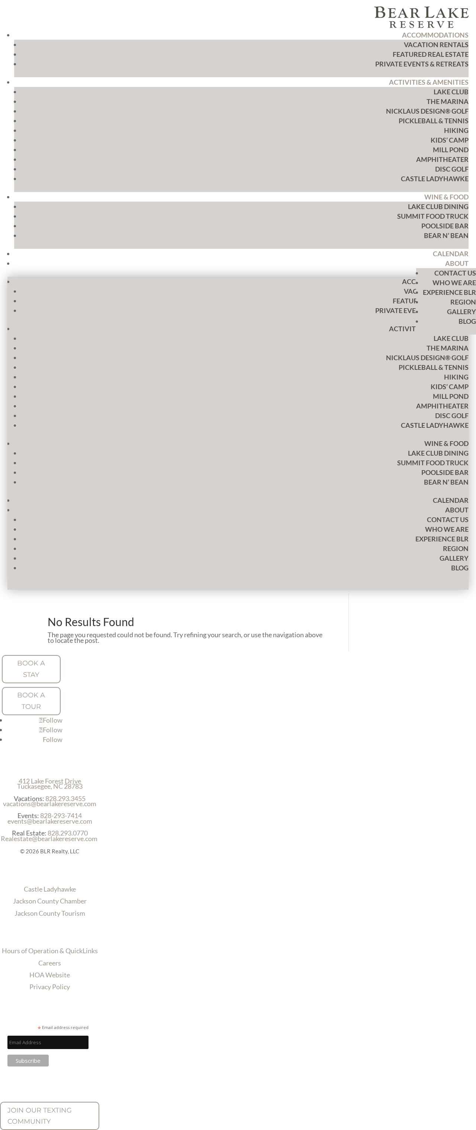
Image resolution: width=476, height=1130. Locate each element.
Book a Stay (31, 669)
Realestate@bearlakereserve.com (49, 838)
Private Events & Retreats (422, 64)
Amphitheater (442, 159)
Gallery (461, 311)
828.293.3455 (65, 798)
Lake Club (451, 92)
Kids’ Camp (450, 140)
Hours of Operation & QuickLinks (50, 951)
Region (463, 302)
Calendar (451, 254)
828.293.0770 (68, 833)
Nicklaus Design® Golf (427, 111)
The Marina (448, 101)
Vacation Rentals (436, 44)
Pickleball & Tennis (434, 121)
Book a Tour (31, 701)
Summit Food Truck (433, 216)
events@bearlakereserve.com (49, 821)
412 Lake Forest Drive (50, 781)
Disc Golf (452, 169)
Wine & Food (446, 197)
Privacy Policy (49, 987)
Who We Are (454, 283)
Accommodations (435, 35)
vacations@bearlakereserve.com (49, 804)
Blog (467, 321)
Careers (49, 963)
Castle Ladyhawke (435, 179)
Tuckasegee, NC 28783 (50, 786)
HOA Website (49, 975)
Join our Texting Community (39, 1116)
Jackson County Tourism (50, 913)
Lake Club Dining (438, 206)
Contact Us (455, 273)
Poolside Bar (445, 226)
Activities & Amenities (429, 82)
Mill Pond (451, 150)
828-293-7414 (61, 815)
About (457, 263)
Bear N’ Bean (446, 235)
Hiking (456, 130)
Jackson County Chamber (50, 901)
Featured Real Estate (431, 54)
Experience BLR (449, 292)
